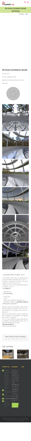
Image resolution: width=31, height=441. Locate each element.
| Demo (21, 419)
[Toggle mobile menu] (28, 2)
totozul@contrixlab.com (7, 398)
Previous (21, 14)
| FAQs (14, 419)
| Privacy (17, 419)
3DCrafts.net (10, 419)
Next (26, 14)
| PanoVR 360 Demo (12, 420)
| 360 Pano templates (20, 420)
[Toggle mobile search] (25, 2)
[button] (3, 354)
